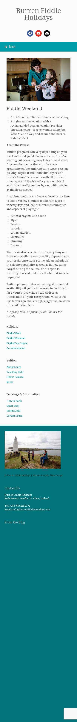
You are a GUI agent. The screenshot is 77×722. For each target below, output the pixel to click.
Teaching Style (15, 372)
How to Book (14, 401)
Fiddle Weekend (16, 338)
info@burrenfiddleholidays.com (31, 509)
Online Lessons (15, 377)
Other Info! (13, 405)
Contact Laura (14, 415)
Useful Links (13, 410)
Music (10, 382)
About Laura (14, 367)
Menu (12, 46)
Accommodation (16, 348)
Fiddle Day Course (17, 343)
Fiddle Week (14, 333)
